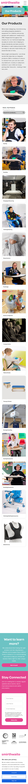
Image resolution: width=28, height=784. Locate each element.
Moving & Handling (7, 430)
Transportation (7, 344)
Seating (5, 143)
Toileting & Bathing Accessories (10, 516)
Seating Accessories (8, 458)
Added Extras (6, 544)
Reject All (14, 780)
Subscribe (14, 720)
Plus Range (5, 286)
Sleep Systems (6, 258)
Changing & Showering (8, 201)
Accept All (14, 772)
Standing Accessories (8, 487)
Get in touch (14, 665)
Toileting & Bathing (7, 229)
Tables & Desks (6, 372)
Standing (5, 172)
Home (4, 107)
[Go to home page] (10, 2)
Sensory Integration (8, 315)
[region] (14, 770)
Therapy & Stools (7, 401)
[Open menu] (25, 3)
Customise (14, 776)
